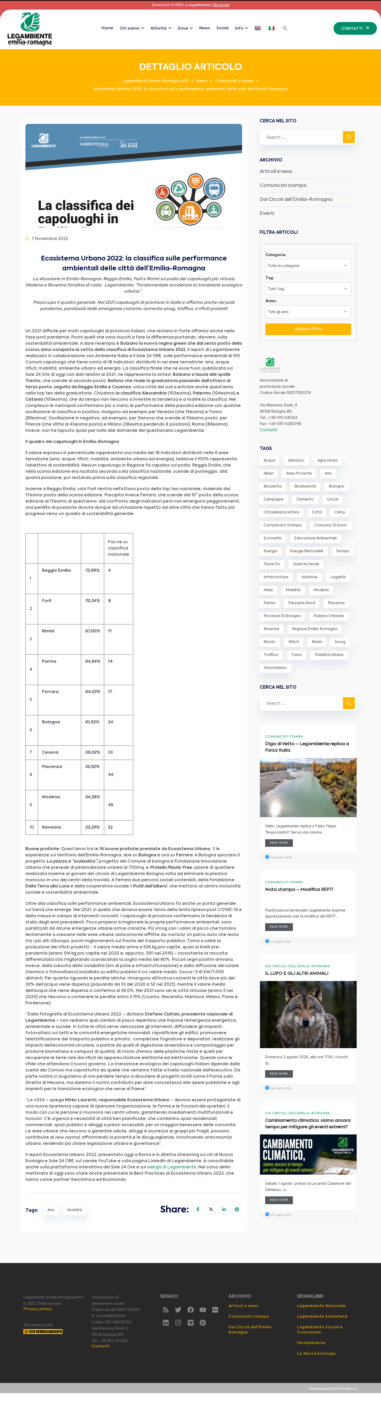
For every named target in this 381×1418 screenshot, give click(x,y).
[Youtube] (202, 1309)
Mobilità (74, 1210)
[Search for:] (308, 137)
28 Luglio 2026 (280, 1088)
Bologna (336, 486)
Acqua (269, 460)
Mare (268, 590)
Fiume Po (272, 564)
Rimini (317, 642)
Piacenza (336, 603)
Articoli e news (276, 171)
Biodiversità (305, 486)
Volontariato (275, 668)
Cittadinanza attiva (281, 512)
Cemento (305, 499)
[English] (258, 28)
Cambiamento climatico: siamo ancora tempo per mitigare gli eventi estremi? (308, 1124)
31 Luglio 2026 (280, 942)
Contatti (268, 430)
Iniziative (309, 577)
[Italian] (272, 28)
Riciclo (270, 642)
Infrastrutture (276, 577)
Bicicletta (272, 486)
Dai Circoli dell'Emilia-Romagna (297, 966)
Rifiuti (293, 642)
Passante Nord (301, 603)
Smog (340, 642)
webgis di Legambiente (171, 1167)
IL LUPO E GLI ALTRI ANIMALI (296, 973)
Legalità (337, 577)
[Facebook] (190, 1309)
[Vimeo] (190, 1322)
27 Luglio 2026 (280, 1215)
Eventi (267, 213)
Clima (340, 512)
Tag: (269, 277)
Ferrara (342, 551)
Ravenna (271, 629)
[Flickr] (215, 1309)
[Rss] (165, 1309)
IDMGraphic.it (346, 1389)
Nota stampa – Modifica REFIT (299, 889)
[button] (285, 28)
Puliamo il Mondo (329, 616)
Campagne (274, 499)
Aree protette (299, 473)
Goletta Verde (306, 564)
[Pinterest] (202, 1322)
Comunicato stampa (282, 525)
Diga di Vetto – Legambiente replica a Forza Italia (307, 747)
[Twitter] (178, 1309)
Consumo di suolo (330, 525)
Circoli (332, 499)
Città (317, 512)
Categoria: (275, 254)
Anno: (271, 300)
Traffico (271, 655)
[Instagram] (178, 1322)
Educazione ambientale (315, 538)
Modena (321, 590)
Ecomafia (272, 538)
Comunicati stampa (283, 185)
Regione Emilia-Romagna (314, 629)
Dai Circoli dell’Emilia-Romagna (296, 199)
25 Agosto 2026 (281, 857)
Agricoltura (327, 460)
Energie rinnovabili (306, 551)
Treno (296, 655)
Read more (279, 843)
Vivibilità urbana (329, 655)
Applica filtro (308, 329)
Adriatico (296, 460)
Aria (50, 1210)
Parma (269, 603)
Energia (270, 551)
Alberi (268, 473)
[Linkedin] (165, 1322)
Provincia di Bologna (282, 616)
